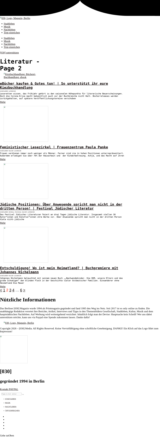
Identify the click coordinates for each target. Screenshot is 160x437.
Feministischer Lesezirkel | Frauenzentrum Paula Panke (54, 147)
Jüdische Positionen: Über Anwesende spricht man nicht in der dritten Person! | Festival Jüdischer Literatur (61, 206)
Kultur (11, 150)
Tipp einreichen (12, 32)
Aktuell (11, 212)
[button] (23, 394)
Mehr (3, 102)
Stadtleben (9, 23)
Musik (7, 26)
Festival (18, 212)
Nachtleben (9, 29)
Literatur (12, 91)
